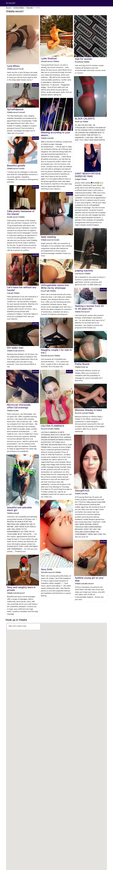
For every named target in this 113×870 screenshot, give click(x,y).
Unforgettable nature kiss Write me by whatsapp (55, 286)
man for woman (83, 59)
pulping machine (84, 270)
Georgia (29, 7)
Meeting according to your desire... (55, 134)
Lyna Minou (13, 66)
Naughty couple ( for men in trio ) (56, 351)
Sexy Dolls (46, 569)
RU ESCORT (11, 3)
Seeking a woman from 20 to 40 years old (89, 307)
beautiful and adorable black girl (19, 509)
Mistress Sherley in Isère (88, 410)
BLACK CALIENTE (85, 118)
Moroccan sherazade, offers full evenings (19, 406)
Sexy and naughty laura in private (21, 588)
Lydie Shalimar (49, 58)
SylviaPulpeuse (15, 109)
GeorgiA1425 (82, 490)
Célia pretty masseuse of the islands (20, 212)
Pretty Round (82, 364)
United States (18, 7)
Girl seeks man (15, 347)
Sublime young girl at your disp (89, 579)
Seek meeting (48, 237)
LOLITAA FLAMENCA (52, 425)
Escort (8, 7)
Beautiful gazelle (16, 165)
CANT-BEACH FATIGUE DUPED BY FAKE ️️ (88, 175)
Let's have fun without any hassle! (21, 288)
